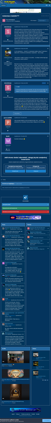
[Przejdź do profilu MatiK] (8, 141)
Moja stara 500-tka (40, 366)
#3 (47, 83)
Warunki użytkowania (19, 421)
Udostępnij (33, 20)
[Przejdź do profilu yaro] (3, 275)
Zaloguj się (36, 171)
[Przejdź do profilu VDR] (8, 53)
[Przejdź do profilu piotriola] (3, 333)
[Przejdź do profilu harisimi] (3, 285)
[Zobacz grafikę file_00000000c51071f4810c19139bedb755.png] (15, 392)
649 (8, 61)
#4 (47, 117)
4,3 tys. (8, 149)
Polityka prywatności (25, 414)
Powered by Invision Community (25, 415)
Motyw (18, 414)
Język (13, 414)
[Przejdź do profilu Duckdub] (3, 263)
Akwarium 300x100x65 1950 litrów (12, 227)
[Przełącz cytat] (16, 86)
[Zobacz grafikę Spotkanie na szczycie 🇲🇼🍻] (15, 357)
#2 (47, 48)
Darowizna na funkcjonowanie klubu (11, 211)
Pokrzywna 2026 (6, 204)
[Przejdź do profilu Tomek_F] (28, 228)
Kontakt (33, 414)
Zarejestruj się (15, 171)
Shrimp (6, 298)
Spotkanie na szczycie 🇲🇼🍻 (8, 364)
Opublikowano (16, 229)
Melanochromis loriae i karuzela (41, 376)
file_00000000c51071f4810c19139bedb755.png (13, 401)
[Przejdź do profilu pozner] (3, 236)
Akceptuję (47, 420)
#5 (47, 136)
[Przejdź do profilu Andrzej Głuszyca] (3, 313)
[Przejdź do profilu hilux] (3, 228)
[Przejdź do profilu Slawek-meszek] (28, 241)
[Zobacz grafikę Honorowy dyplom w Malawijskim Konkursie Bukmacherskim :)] (15, 373)
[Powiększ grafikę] (22, 106)
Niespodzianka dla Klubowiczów (10, 208)
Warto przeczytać (9, 323)
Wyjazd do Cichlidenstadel (10, 262)
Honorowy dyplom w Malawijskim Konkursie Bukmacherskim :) (15, 379)
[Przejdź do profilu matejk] (3, 249)
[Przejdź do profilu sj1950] (3, 299)
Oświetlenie (17, 21)
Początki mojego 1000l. (41, 357)
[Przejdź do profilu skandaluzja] (3, 20)
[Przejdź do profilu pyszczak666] (8, 122)
